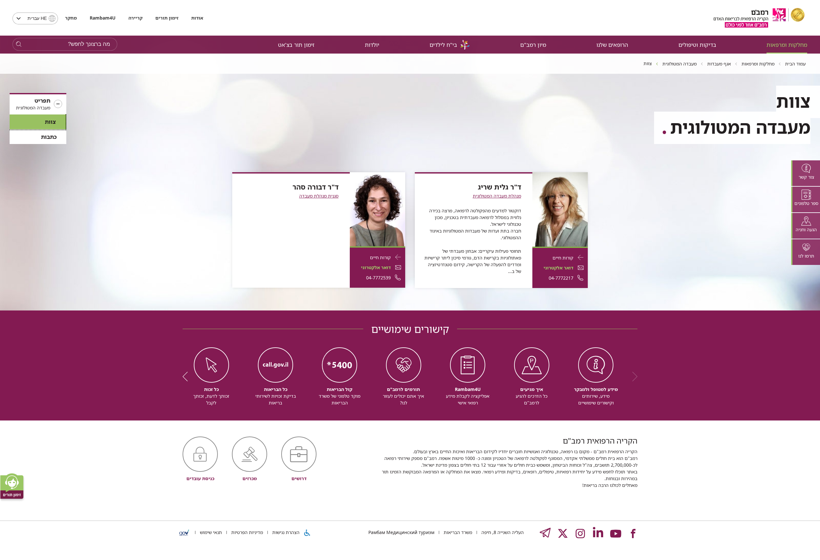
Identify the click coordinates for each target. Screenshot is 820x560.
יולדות (372, 44)
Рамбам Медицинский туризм (401, 532)
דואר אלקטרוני (558, 268)
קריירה (135, 18)
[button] (38, 104)
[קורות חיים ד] (560, 209)
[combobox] (35, 18)
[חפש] (18, 44)
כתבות (49, 136)
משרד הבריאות (457, 532)
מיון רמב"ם (533, 44)
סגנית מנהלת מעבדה (319, 196)
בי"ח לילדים (443, 44)
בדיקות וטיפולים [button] (697, 44)
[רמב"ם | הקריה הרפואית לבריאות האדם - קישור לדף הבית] (759, 17)
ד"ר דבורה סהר (315, 187)
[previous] (633, 377)
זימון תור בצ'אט (296, 44)
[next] (187, 377)
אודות (197, 18)
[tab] (805, 173)
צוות (50, 121)
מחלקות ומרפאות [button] (787, 44)
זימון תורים (166, 18)
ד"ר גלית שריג (499, 187)
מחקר (71, 18)
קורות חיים (563, 258)
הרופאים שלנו (612, 44)
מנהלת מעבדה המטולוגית (497, 196)
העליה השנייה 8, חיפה (502, 532)
